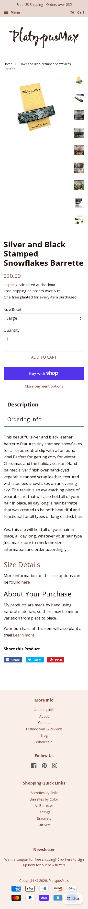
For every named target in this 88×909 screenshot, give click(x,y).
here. (26, 582)
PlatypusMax (58, 880)
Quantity (12, 330)
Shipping (11, 284)
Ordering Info (24, 419)
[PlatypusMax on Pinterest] (44, 766)
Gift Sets (44, 825)
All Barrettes (44, 805)
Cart (80, 12)
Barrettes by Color (44, 799)
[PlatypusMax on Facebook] (34, 766)
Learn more (23, 635)
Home (8, 64)
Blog (44, 735)
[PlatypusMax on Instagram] (54, 766)
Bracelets (44, 818)
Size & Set (13, 309)
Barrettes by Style (44, 792)
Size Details (22, 564)
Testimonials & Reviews (44, 729)
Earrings (44, 812)
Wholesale (44, 742)
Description (22, 404)
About (44, 716)
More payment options (44, 386)
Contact (44, 722)
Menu (15, 12)
